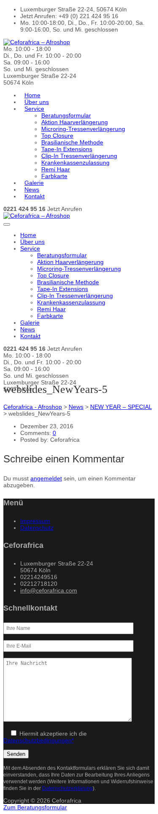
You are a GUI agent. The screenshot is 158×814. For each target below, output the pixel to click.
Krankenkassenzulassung (75, 162)
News (31, 189)
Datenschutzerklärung (67, 788)
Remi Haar (55, 169)
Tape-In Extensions (66, 149)
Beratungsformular (66, 115)
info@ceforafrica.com (48, 590)
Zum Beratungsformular (35, 807)
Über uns (36, 102)
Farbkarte (54, 176)
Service (34, 108)
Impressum (35, 521)
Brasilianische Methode (72, 142)
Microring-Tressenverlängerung (83, 128)
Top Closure (57, 135)
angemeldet (46, 478)
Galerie (34, 182)
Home (32, 95)
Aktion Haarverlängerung (74, 122)
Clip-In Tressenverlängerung (79, 155)
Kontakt (34, 196)
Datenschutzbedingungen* (38, 740)
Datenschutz (37, 527)
